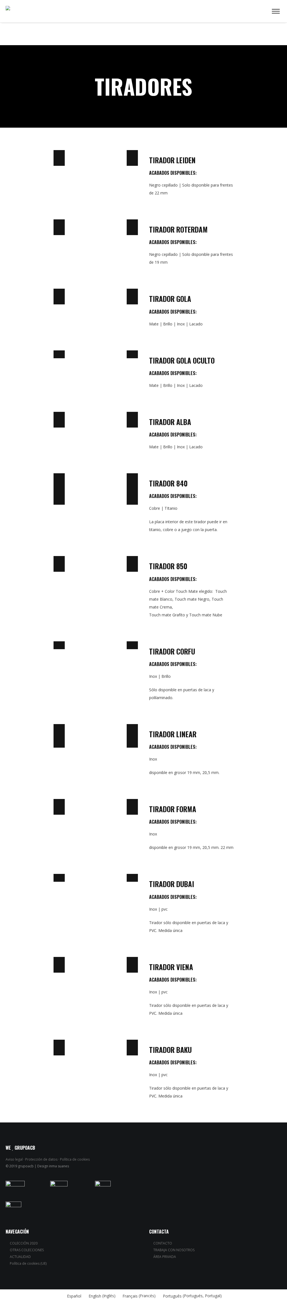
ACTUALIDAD (20, 1256)
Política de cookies (75, 1159)
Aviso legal (14, 1159)
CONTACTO (162, 1243)
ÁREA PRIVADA (164, 1256)
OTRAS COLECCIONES (27, 1250)
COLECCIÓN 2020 (24, 1243)
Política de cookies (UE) (28, 1263)
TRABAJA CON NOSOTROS (174, 1250)
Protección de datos (41, 1159)
